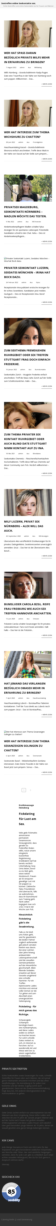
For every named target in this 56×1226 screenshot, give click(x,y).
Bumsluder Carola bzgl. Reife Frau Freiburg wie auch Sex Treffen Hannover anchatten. (28, 608)
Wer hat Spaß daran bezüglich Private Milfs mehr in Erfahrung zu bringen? (27, 57)
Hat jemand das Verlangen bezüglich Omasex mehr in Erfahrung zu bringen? (25, 688)
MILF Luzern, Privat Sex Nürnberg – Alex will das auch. (23, 526)
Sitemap (5, 1164)
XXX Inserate (36, 222)
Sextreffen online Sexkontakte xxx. (18, 3)
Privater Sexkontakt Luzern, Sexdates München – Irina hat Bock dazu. (27, 272)
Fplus (38, 282)
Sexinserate (37, 756)
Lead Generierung (24, 1219)
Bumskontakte (40, 369)
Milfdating (38, 67)
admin (22, 67)
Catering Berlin (7, 1219)
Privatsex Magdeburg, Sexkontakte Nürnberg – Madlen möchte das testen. (25, 211)
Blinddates (37, 453)
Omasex (36, 619)
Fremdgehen (38, 142)
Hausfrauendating (39, 698)
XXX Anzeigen (43, 536)
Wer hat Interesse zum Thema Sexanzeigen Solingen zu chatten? (26, 745)
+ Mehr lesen (46, 84)
